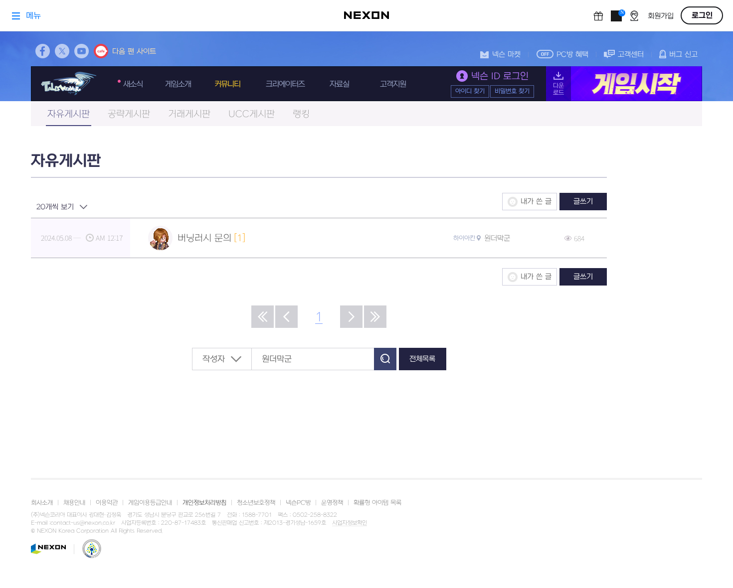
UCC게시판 (251, 114)
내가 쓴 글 (536, 201)
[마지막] (375, 316)
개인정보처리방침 (204, 503)
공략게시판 (129, 114)
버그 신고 (683, 54)
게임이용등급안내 (150, 503)
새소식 (133, 84)
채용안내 (74, 503)
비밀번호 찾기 (512, 91)
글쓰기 (583, 201)
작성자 (213, 359)
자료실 (339, 84)
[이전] (286, 316)
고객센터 (631, 54)
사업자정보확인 (349, 523)
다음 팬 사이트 (134, 51)
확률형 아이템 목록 (377, 503)
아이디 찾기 (470, 91)
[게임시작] (624, 83)
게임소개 (178, 84)
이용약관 (107, 503)
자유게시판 (68, 114)
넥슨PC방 (298, 503)
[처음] (262, 316)
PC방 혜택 (572, 54)
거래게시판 (189, 114)
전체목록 (422, 359)
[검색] (385, 359)
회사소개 (42, 503)
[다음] (351, 316)
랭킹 (301, 114)
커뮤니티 (227, 84)
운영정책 (332, 503)
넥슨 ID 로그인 (500, 76)
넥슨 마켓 (506, 54)
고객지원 (393, 84)
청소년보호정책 (256, 503)
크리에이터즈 (285, 84)
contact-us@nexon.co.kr (82, 523)
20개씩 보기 (55, 207)
